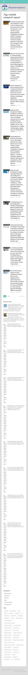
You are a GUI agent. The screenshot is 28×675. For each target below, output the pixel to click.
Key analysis (6, 615)
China (19, 610)
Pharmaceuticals (8, 602)
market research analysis (18, 640)
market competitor (8, 625)
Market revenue (19, 645)
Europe (5, 613)
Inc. (22, 613)
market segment (7, 647)
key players (20, 615)
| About (20, 671)
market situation (7, 649)
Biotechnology (7, 593)
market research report (9, 642)
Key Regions (6, 618)
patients (14, 654)
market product (7, 637)
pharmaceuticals (7, 657)
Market (12, 618)
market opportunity (17, 632)
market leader (15, 630)
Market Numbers (7, 632)
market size (15, 649)
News (5, 600)
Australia (6, 610)
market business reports (9, 623)
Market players (16, 635)
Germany (11, 613)
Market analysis (19, 618)
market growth (7, 630)
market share (16, 647)
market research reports (9, 645)
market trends (7, 654)
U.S (11, 659)
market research (7, 640)
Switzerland (6, 659)
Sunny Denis (12, 48)
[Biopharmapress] (5, 8)
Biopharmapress (16, 7)
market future (16, 627)
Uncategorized (7, 604)
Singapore (15, 657)
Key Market (13, 615)
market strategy (7, 652)
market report (16, 637)
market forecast (17, 625)
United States (17, 659)
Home (16, 671)
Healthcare (6, 21)
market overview (7, 635)
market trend (16, 652)
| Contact (24, 671)
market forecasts (7, 627)
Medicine (6, 598)
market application (8, 620)
